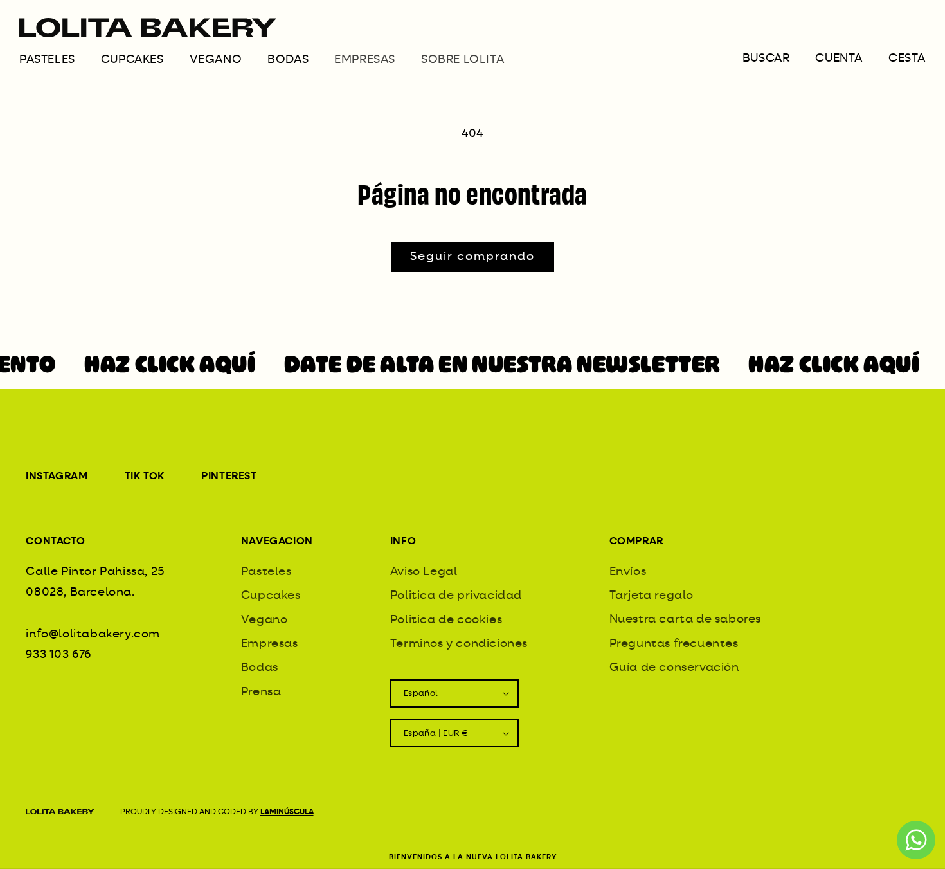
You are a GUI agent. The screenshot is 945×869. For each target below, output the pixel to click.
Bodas (288, 60)
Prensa (261, 692)
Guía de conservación (674, 667)
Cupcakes (132, 60)
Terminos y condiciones (459, 644)
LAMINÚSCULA (287, 812)
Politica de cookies (446, 619)
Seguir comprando (472, 256)
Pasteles (47, 60)
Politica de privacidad (456, 595)
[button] (60, 64)
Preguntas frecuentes (674, 644)
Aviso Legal (424, 572)
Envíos (628, 572)
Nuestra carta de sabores (685, 619)
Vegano (216, 60)
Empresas (269, 644)
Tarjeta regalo (651, 595)
